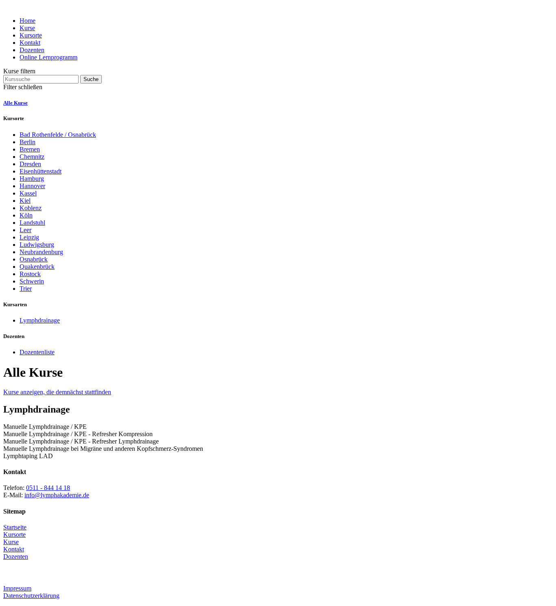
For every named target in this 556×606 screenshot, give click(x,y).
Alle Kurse (15, 103)
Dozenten (32, 49)
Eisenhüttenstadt (40, 171)
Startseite (14, 527)
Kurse (27, 27)
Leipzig (29, 237)
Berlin (27, 141)
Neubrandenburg (41, 251)
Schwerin (32, 281)
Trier (26, 288)
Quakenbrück (37, 266)
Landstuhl (32, 222)
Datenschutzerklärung (31, 595)
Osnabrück (34, 259)
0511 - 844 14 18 (48, 487)
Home (27, 20)
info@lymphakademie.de (56, 495)
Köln (26, 215)
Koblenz (31, 207)
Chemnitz (32, 156)
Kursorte (31, 35)
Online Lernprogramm (48, 57)
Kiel (25, 200)
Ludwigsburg (37, 244)
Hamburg (32, 178)
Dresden (30, 163)
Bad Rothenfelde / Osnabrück (58, 134)
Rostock (30, 273)
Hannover (32, 185)
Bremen (30, 149)
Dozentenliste (37, 352)
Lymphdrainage (40, 320)
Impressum (17, 588)
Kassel (28, 193)
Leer (25, 229)
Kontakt (30, 42)
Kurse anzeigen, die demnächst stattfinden (57, 392)
